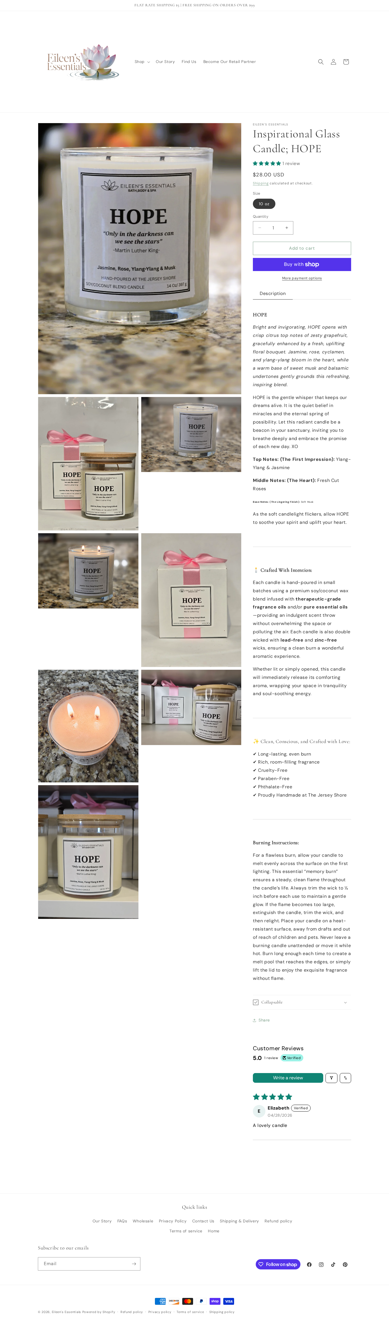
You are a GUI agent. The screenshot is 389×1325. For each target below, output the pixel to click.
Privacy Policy (173, 1221)
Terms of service (185, 1231)
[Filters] (331, 1078)
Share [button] (264, 1020)
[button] (141, 62)
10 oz (264, 203)
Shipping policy (222, 1312)
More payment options (302, 278)
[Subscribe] (134, 1264)
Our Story (102, 1221)
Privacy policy (159, 1312)
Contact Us (203, 1221)
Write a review (288, 1078)
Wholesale (143, 1221)
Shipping (261, 183)
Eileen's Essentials (66, 1312)
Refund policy (278, 1221)
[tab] (273, 294)
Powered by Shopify (98, 1312)
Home (213, 1231)
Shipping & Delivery (239, 1221)
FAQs (122, 1221)
